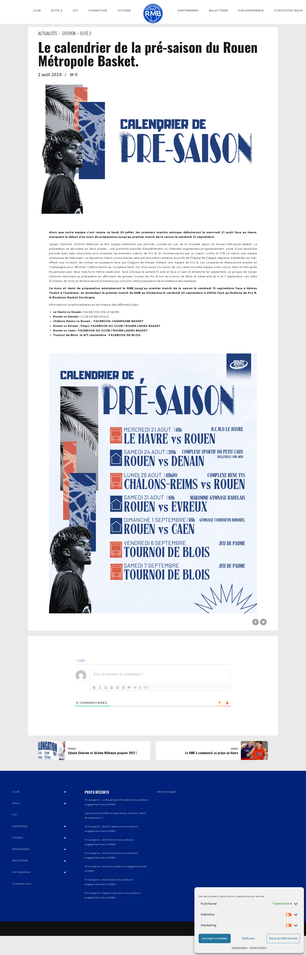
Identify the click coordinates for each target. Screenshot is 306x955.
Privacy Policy (258, 947)
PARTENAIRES (188, 10)
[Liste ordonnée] (117, 687)
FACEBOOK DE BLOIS (125, 335)
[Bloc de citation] (129, 687)
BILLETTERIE (218, 10)
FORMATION (97, 10)
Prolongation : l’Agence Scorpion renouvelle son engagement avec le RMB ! (113, 895)
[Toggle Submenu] (65, 792)
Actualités (47, 33)
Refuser (248, 938)
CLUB (37, 10)
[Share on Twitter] (263, 622)
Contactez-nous (288, 10)
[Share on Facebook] (255, 622)
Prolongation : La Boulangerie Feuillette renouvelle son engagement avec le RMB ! (117, 802)
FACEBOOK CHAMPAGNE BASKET (118, 321)
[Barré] (111, 687)
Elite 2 (56, 10)
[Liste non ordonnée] (123, 687)
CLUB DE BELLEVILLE (95, 316)
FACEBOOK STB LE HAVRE (101, 312)
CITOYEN (124, 10)
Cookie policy (240, 947)
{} (140, 687)
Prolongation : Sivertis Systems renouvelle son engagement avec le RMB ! (111, 829)
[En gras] (94, 687)
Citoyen (68, 33)
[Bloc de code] (135, 687)
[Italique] (100, 687)
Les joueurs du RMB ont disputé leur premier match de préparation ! (115, 815)
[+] (146, 687)
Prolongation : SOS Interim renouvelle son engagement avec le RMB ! (109, 842)
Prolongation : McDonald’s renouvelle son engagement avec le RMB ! (109, 882)
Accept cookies (214, 938)
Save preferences (283, 938)
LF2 (75, 10)
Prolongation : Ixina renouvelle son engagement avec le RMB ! (116, 868)
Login (80, 660)
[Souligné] (106, 687)
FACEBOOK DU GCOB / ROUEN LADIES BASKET (125, 325)
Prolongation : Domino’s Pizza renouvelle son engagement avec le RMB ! (111, 855)
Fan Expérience (251, 10)
